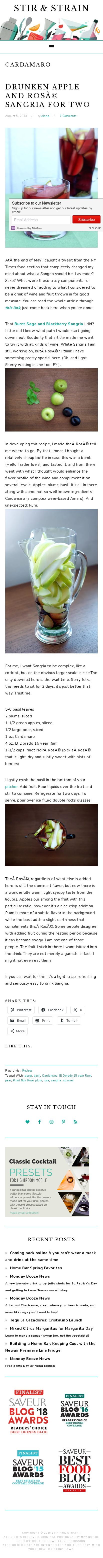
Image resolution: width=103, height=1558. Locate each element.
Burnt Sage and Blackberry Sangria (48, 323)
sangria (56, 1080)
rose (46, 1080)
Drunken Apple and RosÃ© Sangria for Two (47, 96)
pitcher (11, 786)
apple (28, 1076)
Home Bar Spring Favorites (36, 1268)
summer (68, 1080)
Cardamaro (50, 1076)
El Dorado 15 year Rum (75, 1076)
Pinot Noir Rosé (23, 1080)
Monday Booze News (51, 1283)
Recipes (27, 1071)
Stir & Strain (52, 8)
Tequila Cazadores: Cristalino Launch (46, 1320)
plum (38, 1080)
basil (37, 1076)
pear (8, 1080)
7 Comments (68, 116)
